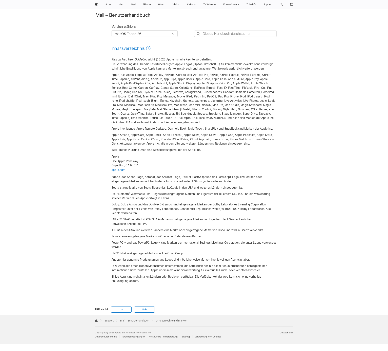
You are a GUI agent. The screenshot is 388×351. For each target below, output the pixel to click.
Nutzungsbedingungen (133, 336)
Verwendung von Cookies (208, 336)
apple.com (118, 169)
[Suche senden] (198, 34)
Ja (121, 309)
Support (109, 320)
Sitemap (186, 336)
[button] (281, 4)
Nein (144, 309)
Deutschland (286, 332)
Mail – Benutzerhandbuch (123, 15)
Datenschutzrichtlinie (106, 336)
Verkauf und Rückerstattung (163, 336)
